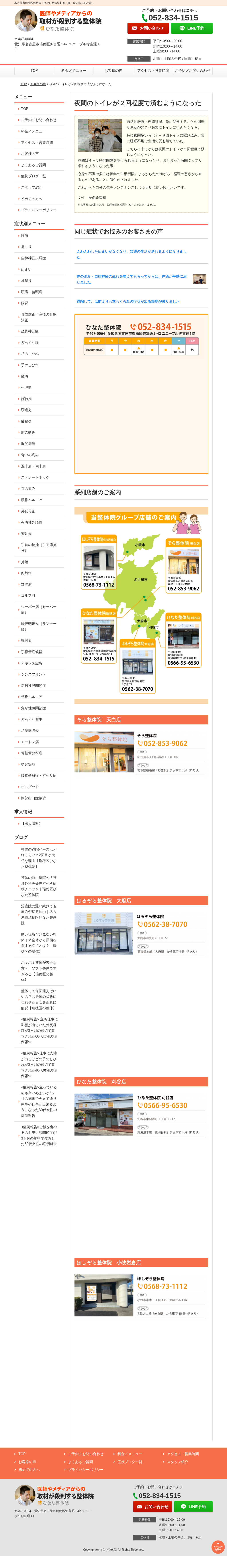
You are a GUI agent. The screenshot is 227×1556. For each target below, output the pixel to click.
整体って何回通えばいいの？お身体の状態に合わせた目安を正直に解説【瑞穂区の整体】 (39, 999)
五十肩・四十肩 (33, 466)
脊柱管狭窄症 (31, 753)
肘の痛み (28, 432)
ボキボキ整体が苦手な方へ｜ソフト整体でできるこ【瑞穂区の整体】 (39, 971)
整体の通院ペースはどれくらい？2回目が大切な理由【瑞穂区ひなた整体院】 (39, 858)
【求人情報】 (31, 824)
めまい (26, 269)
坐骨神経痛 (30, 331)
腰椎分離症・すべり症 (39, 775)
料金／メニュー (73, 70)
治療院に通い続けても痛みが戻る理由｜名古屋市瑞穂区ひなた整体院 (39, 914)
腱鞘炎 (26, 421)
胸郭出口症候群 (33, 798)
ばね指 (26, 399)
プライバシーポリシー (39, 210)
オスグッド (30, 787)
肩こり (26, 247)
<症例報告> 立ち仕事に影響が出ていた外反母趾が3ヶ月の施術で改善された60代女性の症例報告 (39, 1030)
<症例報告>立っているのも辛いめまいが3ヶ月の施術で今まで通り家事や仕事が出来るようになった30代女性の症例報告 (39, 1101)
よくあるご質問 (33, 165)
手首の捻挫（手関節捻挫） (39, 547)
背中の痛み (30, 455)
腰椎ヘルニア (31, 500)
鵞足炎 (26, 534)
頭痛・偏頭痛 (31, 292)
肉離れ (26, 573)
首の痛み (28, 488)
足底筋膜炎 (30, 730)
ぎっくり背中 (31, 719)
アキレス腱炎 (31, 663)
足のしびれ (30, 354)
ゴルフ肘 (28, 595)
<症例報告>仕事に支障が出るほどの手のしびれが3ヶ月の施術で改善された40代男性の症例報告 (39, 1064)
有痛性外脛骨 (31, 522)
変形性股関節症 (33, 686)
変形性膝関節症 (33, 708)
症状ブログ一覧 (33, 176)
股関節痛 (28, 444)
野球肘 (26, 584)
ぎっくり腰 (30, 342)
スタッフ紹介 (31, 187)
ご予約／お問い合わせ (192, 70)
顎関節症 (28, 764)
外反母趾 (28, 511)
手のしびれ (30, 365)
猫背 (24, 303)
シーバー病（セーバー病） (39, 609)
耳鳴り (26, 280)
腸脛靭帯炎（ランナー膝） (39, 626)
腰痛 (24, 236)
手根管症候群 (31, 652)
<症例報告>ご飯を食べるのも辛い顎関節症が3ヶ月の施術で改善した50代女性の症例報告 (39, 1135)
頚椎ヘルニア (31, 697)
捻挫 (24, 562)
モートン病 (30, 742)
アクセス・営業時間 (153, 70)
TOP (34, 70)
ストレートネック (35, 477)
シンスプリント (33, 674)
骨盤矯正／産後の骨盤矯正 (39, 317)
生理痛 (26, 387)
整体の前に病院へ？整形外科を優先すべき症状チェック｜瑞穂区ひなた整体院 (39, 886)
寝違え (26, 410)
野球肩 (26, 640)
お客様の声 (113, 70)
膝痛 (24, 376)
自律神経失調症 (33, 258)
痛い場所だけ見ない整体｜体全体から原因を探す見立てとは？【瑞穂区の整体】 (39, 942)
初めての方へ (31, 199)
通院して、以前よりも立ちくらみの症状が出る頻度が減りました (128, 301)
